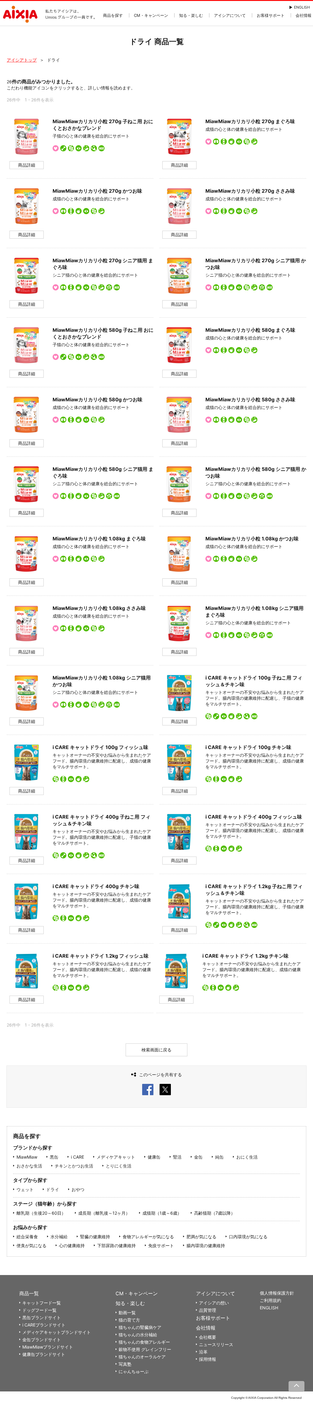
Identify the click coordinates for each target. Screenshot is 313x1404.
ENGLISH (302, 7)
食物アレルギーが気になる (148, 1236)
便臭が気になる (31, 1245)
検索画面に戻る (156, 1049)
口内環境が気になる (248, 1236)
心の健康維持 (72, 1245)
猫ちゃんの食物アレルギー (144, 1342)
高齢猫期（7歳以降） (214, 1213)
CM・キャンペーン (151, 15)
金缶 (198, 1157)
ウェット (25, 1189)
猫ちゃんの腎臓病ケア (140, 1327)
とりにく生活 (118, 1165)
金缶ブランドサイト (41, 1339)
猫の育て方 (129, 1320)
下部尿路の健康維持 (116, 1245)
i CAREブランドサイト (43, 1324)
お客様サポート (271, 15)
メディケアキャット (116, 1157)
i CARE (77, 1157)
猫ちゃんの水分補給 (138, 1334)
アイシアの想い (214, 1302)
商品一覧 (29, 1293)
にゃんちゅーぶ (134, 1371)
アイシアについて (230, 15)
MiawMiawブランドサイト (47, 1346)
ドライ (52, 1189)
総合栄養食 (27, 1236)
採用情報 (207, 1359)
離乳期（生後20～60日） (41, 1213)
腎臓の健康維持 (95, 1236)
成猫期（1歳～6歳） (162, 1213)
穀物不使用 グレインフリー (145, 1349)
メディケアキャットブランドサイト (56, 1332)
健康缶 (154, 1157)
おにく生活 (247, 1157)
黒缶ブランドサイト (41, 1317)
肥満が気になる (201, 1236)
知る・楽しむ (191, 15)
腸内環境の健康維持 (205, 1245)
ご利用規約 (270, 1300)
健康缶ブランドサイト (43, 1354)
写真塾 (125, 1364)
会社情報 (303, 15)
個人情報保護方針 (277, 1293)
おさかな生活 (29, 1165)
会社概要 (207, 1337)
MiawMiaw (27, 1157)
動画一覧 (127, 1312)
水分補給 (59, 1236)
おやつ (78, 1189)
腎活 (177, 1157)
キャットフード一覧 (41, 1302)
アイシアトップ (22, 59)
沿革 (203, 1351)
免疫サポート (161, 1245)
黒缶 (54, 1157)
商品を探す (113, 15)
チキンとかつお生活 (74, 1165)
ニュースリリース (216, 1344)
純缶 (219, 1157)
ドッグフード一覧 (39, 1310)
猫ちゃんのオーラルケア (142, 1356)
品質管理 (207, 1310)
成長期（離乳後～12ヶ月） (104, 1213)
